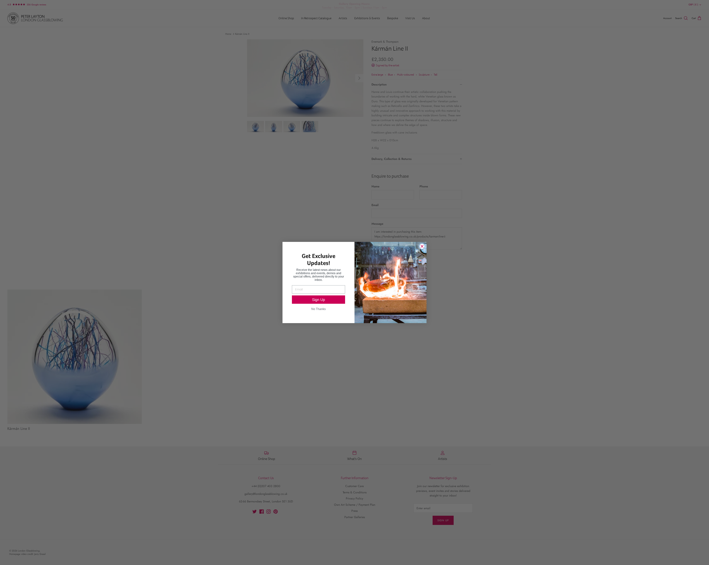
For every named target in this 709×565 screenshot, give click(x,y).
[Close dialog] (422, 246)
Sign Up (318, 300)
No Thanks (318, 309)
